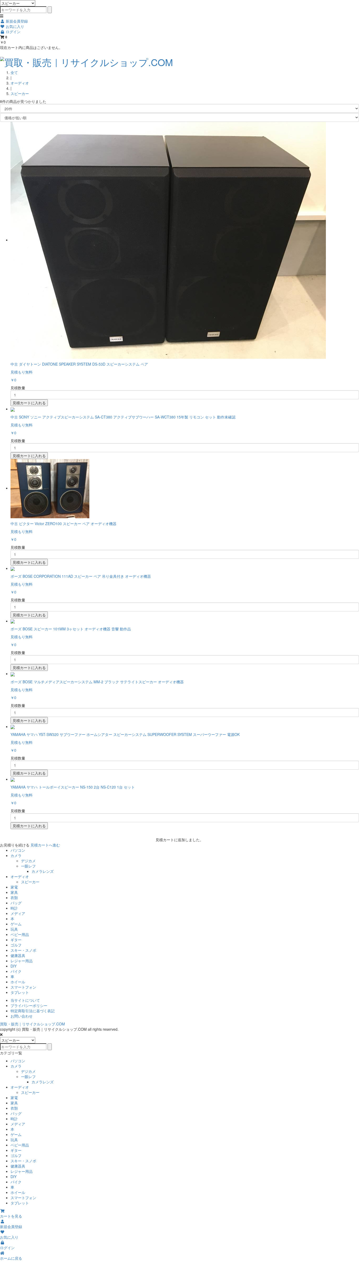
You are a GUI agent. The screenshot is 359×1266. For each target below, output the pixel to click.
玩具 (14, 929)
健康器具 (18, 955)
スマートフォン (23, 987)
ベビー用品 (20, 934)
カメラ (16, 855)
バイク (16, 971)
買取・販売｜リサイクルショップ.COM (32, 1023)
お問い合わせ (22, 1016)
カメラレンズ (43, 871)
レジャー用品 (22, 960)
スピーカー (20, 93)
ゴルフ (16, 945)
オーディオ (20, 83)
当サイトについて (25, 1000)
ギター (16, 939)
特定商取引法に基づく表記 (33, 1010)
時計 (14, 908)
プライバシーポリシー (29, 1005)
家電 (14, 887)
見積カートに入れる (29, 402)
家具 (14, 892)
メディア (18, 913)
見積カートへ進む (45, 845)
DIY (14, 966)
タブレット (20, 992)
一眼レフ (28, 866)
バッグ (16, 902)
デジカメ (28, 860)
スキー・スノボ (23, 950)
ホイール (18, 981)
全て (14, 72)
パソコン (18, 850)
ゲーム (16, 923)
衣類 (14, 897)
